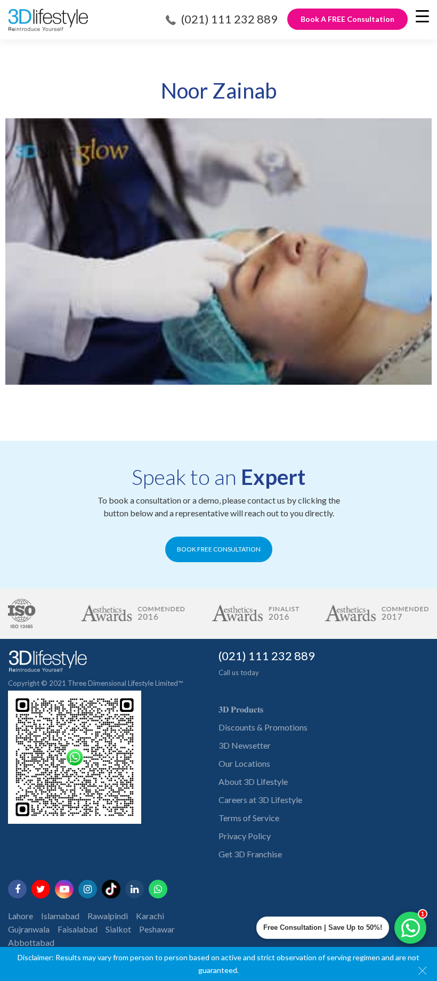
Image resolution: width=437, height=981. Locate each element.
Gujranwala (29, 929)
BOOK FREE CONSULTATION (219, 549)
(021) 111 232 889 (229, 19)
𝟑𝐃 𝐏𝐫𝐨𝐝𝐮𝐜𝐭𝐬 (240, 709)
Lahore (20, 916)
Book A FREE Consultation (347, 18)
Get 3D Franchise (250, 854)
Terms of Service (248, 818)
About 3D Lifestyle (253, 781)
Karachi (150, 916)
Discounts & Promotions (262, 727)
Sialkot (118, 929)
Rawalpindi (107, 916)
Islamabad (60, 916)
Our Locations (244, 763)
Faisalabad (78, 929)
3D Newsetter (244, 745)
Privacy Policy (244, 836)
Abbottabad (31, 942)
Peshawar (157, 929)
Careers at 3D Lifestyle (260, 799)
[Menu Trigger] (422, 16)
